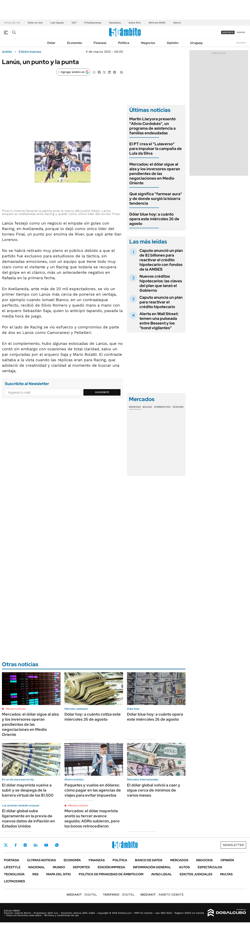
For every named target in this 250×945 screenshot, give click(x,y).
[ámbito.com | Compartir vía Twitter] (104, 72)
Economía (74, 43)
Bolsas (147, 407)
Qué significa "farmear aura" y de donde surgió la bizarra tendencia (155, 198)
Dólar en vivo (35, 22)
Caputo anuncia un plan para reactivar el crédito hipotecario (161, 302)
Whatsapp (57, 845)
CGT (74, 22)
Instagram (25, 845)
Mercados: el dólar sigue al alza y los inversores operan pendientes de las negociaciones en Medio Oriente (154, 173)
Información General (152, 867)
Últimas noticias (41, 860)
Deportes (81, 867)
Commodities (162, 407)
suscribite (228, 32)
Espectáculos (210, 867)
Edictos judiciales (196, 874)
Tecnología (14, 874)
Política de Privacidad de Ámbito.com (111, 874)
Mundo (59, 867)
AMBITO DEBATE (162, 894)
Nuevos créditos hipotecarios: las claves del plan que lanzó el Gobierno (160, 283)
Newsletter (241, 43)
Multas (226, 874)
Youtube (46, 845)
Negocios (148, 43)
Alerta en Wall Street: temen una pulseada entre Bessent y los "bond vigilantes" (159, 320)
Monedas (135, 407)
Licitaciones (14, 881)
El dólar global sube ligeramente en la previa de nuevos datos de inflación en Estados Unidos (28, 818)
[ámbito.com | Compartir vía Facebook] (99, 72)
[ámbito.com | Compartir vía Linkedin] (109, 72)
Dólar (51, 43)
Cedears (178, 407)
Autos (184, 867)
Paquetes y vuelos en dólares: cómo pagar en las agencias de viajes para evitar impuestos (92, 790)
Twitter (6, 845)
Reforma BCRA (157, 22)
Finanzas (100, 43)
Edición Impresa (111, 867)
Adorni (177, 22)
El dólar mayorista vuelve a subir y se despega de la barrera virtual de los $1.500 (28, 790)
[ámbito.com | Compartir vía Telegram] (114, 72)
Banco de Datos (148, 860)
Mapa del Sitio (58, 874)
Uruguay (196, 43)
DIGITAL (82, 894)
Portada (11, 860)
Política (123, 43)
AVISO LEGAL (161, 874)
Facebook (16, 845)
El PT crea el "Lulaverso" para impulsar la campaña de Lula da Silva (155, 148)
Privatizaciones (92, 22)
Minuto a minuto (16, 709)
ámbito (7, 51)
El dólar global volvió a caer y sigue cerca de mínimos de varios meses (153, 790)
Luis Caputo (57, 22)
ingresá (241, 32)
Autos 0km (135, 22)
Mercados (179, 860)
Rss (35, 874)
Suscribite (102, 392)
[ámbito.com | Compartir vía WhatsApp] (94, 72)
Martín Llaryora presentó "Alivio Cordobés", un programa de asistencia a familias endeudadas (152, 126)
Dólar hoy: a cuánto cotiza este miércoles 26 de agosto (92, 717)
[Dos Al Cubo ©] (227, 913)
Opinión (172, 43)
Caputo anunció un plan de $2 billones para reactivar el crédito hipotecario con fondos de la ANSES (161, 260)
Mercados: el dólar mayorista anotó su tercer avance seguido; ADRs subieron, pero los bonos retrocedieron (92, 818)
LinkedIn (35, 845)
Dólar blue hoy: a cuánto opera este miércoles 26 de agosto (154, 219)
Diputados (115, 22)
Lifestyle (12, 867)
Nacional (36, 867)
